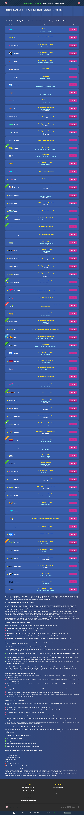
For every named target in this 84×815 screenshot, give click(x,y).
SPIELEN (73, 29)
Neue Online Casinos (28, 796)
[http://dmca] (63, 807)
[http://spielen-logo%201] (73, 807)
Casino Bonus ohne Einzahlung (28, 793)
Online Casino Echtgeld (28, 790)
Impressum (58, 790)
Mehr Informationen (58, 812)
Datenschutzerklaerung (58, 787)
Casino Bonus (59, 2)
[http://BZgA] (69, 807)
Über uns (58, 793)
